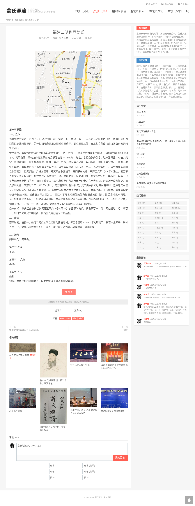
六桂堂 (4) (159, 228)
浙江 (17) (175, 203)
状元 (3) (141, 248)
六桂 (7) (141, 218)
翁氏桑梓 (152, 4)
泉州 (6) (175, 223)
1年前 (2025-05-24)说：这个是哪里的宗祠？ (156, 277)
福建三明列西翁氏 (68, 32)
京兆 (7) (175, 213)
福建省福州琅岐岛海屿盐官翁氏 (24, 330)
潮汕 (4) (158, 233)
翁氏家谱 (120, 11)
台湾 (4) (175, 228)
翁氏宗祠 (176, 11)
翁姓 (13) (158, 208)
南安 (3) (141, 238)
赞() (70, 292)
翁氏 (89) (141, 203)
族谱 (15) (141, 208)
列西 (68, 318)
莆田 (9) (141, 213)
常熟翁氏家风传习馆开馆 (112, 411)
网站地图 (107, 497)
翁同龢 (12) (176, 208)
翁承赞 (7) (159, 218)
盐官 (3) (158, 248)
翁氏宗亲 (168, 4)
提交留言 (120, 457)
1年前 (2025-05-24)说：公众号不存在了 (156, 286)
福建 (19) (158, 203)
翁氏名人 (138, 11)
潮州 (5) (141, 228)
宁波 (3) (158, 238)
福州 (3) (175, 248)
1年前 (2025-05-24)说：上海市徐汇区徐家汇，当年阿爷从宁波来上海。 (163, 296)
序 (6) (157, 223)
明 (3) (157, 242)
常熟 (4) (141, 233)
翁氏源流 (16, 10)
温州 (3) (175, 242)
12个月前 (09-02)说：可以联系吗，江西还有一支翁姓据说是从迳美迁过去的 (165, 267)
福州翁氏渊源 (15, 411)
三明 (62, 318)
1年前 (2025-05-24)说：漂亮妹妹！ (156, 320)
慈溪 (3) (141, 242)
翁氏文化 (157, 11)
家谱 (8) (158, 213)
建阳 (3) (175, 238)
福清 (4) (175, 233)
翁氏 (81, 318)
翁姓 (126, 330)
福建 (74, 318)
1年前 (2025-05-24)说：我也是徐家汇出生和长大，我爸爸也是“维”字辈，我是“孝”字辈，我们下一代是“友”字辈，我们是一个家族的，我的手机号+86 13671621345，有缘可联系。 (165, 308)
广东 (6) (141, 223)
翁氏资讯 (83, 11)
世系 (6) (175, 218)
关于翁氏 (184, 4)
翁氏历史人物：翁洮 (80, 365)
